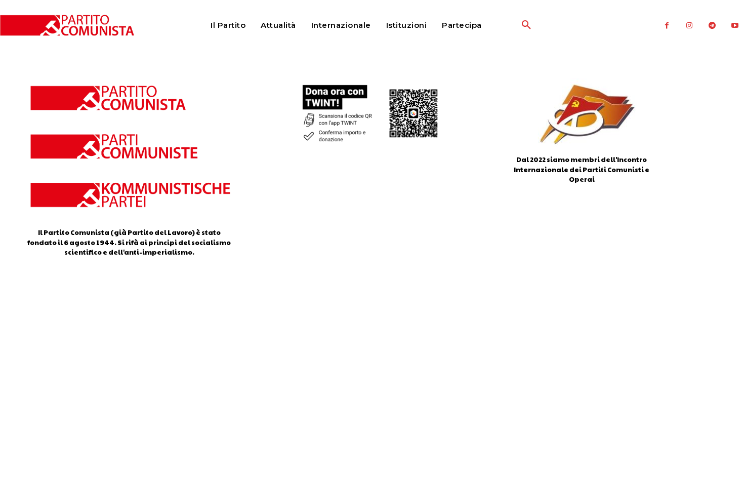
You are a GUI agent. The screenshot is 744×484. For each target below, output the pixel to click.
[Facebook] (667, 25)
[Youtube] (735, 25)
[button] (502, 25)
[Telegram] (712, 25)
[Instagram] (689, 25)
